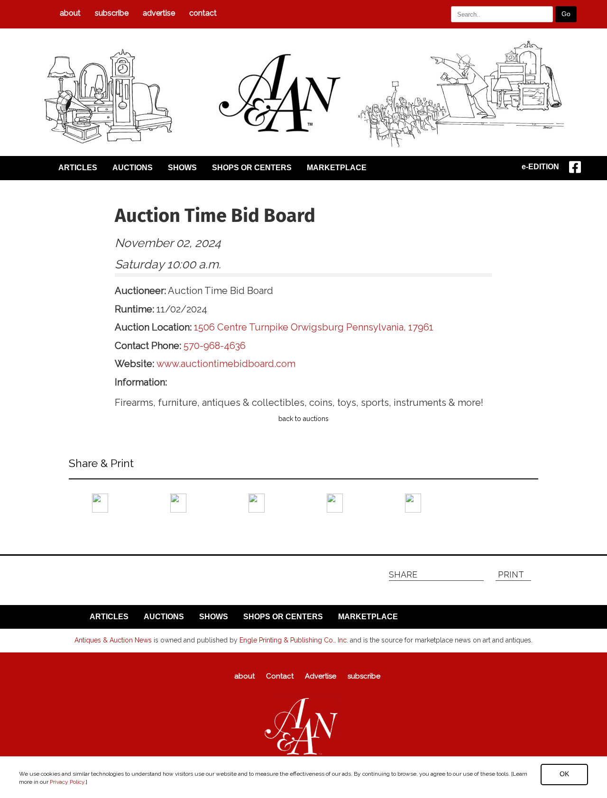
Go (565, 14)
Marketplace (337, 168)
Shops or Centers (252, 168)
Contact (203, 13)
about (70, 13)
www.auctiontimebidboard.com (225, 363)
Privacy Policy (67, 782)
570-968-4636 (215, 345)
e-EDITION (540, 167)
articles (77, 168)
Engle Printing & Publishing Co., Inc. (293, 640)
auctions (132, 168)
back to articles (92, 530)
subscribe (112, 13)
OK (564, 774)
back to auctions (303, 418)
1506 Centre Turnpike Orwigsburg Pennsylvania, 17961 (313, 327)
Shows (182, 168)
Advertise (159, 13)
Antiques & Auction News (113, 640)
